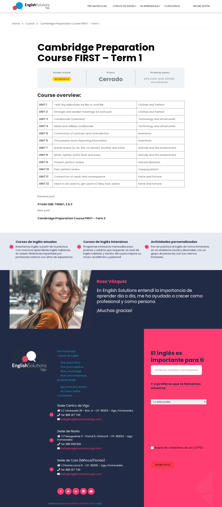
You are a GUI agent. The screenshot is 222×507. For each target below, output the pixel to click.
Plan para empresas (74, 375)
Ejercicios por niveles (74, 387)
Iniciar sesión (201, 6)
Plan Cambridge (71, 371)
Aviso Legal (96, 503)
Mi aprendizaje (149, 6)
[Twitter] (68, 491)
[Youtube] (91, 491)
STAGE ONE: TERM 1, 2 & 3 (54, 204)
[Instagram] (83, 491)
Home (16, 23)
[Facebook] (61, 491)
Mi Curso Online (70, 391)
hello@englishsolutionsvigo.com (81, 419)
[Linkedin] (76, 491)
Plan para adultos (72, 367)
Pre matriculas (97, 6)
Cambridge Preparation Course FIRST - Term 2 (71, 218)
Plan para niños (70, 362)
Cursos (30, 23)
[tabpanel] (111, 142)
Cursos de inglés (123, 6)
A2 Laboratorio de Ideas (75, 503)
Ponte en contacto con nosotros (176, 370)
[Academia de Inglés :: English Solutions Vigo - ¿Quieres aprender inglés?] (31, 6)
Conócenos (172, 6)
